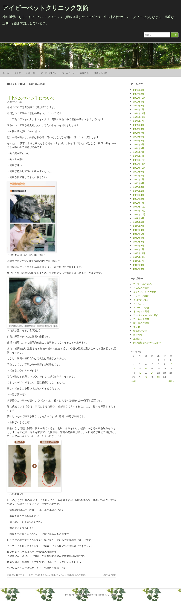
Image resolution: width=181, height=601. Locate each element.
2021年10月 (139, 121)
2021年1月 (138, 156)
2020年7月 (138, 179)
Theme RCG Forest (106, 594)
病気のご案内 (78, 574)
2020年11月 (139, 163)
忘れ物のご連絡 (141, 323)
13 (146, 368)
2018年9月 (138, 264)
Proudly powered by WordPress (80, 594)
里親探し (137, 338)
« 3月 (133, 381)
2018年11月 (139, 257)
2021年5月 (138, 140)
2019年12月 (139, 206)
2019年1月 (138, 249)
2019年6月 (138, 229)
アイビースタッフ (28, 574)
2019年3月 (138, 241)
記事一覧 (31, 72)
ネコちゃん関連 (47, 574)
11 (133, 368)
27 (146, 377)
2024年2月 (138, 93)
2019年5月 (138, 233)
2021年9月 (138, 125)
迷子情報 (137, 334)
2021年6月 (138, 136)
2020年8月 (138, 175)
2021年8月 (138, 128)
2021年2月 (138, 152)
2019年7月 (138, 226)
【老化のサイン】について (31, 98)
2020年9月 (138, 171)
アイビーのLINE (48, 72)
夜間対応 (84, 72)
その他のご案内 (141, 299)
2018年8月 (138, 268)
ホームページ (68, 72)
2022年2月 (138, 105)
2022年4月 (138, 101)
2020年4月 (138, 191)
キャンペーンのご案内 (144, 292)
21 (152, 372)
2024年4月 (138, 90)
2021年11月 (139, 117)
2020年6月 (138, 183)
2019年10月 (139, 214)
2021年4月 (138, 144)
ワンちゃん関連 (63, 574)
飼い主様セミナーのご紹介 (147, 342)
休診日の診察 (100, 72)
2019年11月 (139, 210)
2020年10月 (139, 167)
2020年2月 (138, 198)
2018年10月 (139, 261)
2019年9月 (138, 218)
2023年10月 (139, 97)
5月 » (171, 381)
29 (158, 377)
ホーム (5, 72)
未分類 (136, 327)
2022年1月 (138, 109)
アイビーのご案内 (142, 284)
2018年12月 (139, 253)
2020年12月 (139, 160)
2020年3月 (138, 195)
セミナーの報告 (141, 295)
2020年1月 (138, 202)
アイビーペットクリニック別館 (45, 7)
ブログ (17, 72)
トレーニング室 (141, 307)
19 (140, 372)
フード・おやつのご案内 (146, 315)
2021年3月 (138, 148)
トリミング (139, 303)
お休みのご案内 (141, 288)
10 (171, 364)
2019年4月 (138, 237)
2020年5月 (138, 187)
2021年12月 (139, 113)
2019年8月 (138, 222)
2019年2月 (138, 245)
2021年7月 (138, 132)
